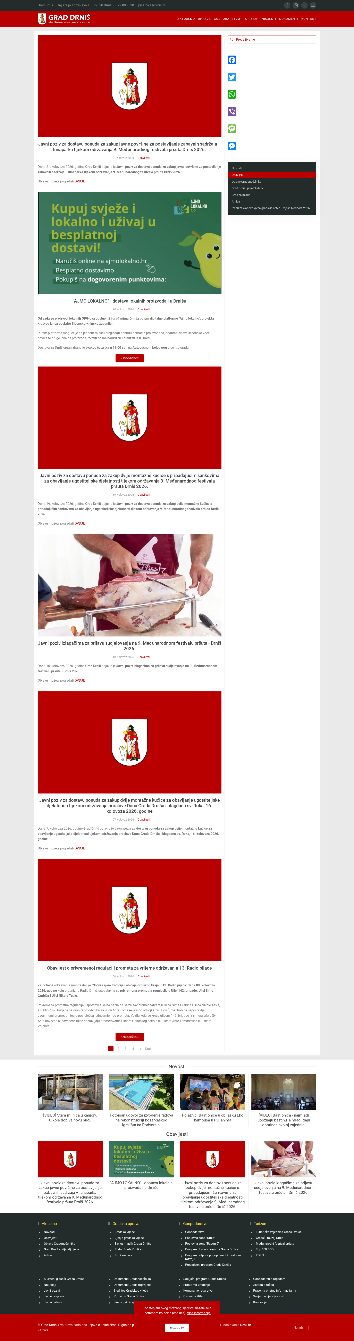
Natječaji (50, 1285)
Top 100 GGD (265, 1249)
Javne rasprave (54, 1296)
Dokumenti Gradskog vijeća (132, 1285)
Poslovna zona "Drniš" (200, 1238)
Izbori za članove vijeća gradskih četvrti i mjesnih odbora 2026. (271, 208)
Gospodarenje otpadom (269, 1279)
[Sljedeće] (140, 1049)
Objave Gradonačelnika (246, 181)
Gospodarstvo (194, 1232)
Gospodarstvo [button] (227, 19)
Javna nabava (53, 1302)
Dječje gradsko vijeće (129, 1238)
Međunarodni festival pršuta (275, 1243)
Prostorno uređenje (196, 1285)
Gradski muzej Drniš (269, 1238)
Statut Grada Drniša (128, 1249)
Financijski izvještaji (127, 1302)
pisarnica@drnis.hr (151, 5)
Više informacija (199, 1313)
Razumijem (177, 1327)
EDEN (260, 1255)
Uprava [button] (204, 19)
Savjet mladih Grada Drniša (133, 1243)
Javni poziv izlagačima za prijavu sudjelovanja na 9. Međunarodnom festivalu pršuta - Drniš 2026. (129, 646)
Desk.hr (245, 1325)
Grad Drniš (49, 1325)
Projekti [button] (268, 19)
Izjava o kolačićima (103, 1325)
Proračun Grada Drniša (129, 1296)
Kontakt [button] (308, 19)
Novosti (237, 168)
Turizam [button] (250, 19)
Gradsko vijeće (125, 1232)
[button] (308, 1327)
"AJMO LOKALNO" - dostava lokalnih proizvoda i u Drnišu (129, 301)
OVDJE (80, 181)
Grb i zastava (123, 1255)
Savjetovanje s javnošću (269, 1296)
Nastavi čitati (129, 358)
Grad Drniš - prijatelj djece (248, 188)
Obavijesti (143, 157)
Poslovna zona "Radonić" (202, 1243)
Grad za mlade (241, 195)
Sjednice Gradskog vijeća (131, 1290)
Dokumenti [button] (288, 19)
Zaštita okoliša (263, 1285)
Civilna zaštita (193, 1296)
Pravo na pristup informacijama (274, 1290)
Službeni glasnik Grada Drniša (64, 1279)
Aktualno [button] (186, 19)
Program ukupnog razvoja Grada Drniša (211, 1249)
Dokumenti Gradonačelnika (132, 1279)
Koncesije (260, 1302)
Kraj (148, 1049)
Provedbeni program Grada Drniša (208, 1265)
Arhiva (236, 201)
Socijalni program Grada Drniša (204, 1279)
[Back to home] (64, 19)
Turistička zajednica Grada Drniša (279, 1232)
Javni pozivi (52, 1290)
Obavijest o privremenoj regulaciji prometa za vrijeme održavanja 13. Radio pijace (129, 968)
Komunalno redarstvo (198, 1290)
